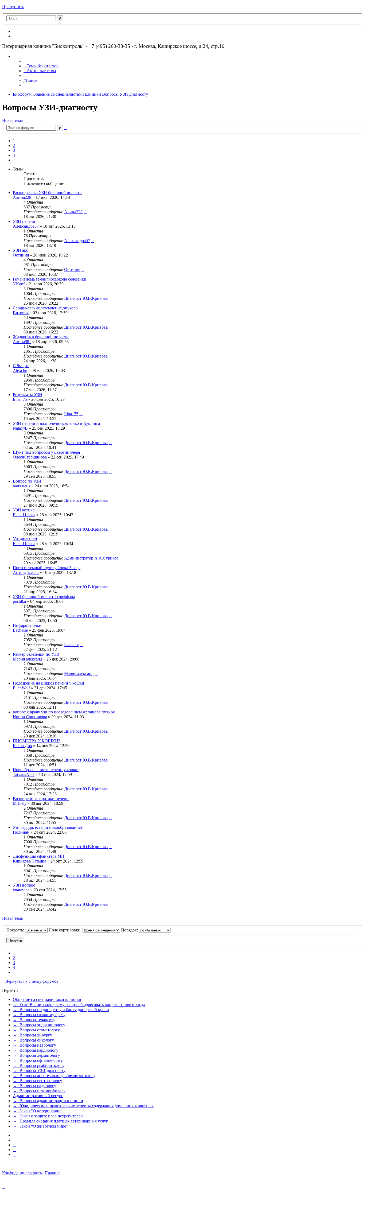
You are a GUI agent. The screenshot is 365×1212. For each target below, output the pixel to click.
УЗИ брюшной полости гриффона (44, 596)
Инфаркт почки (27, 625)
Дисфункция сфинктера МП (38, 856)
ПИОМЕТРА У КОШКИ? (36, 741)
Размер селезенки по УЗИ (36, 654)
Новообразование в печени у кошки (46, 769)
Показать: (15, 930)
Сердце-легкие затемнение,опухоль (45, 308)
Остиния (21, 255)
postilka (19, 601)
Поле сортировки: (66, 930)
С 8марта (21, 365)
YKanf (19, 284)
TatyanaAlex (23, 774)
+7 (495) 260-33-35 (109, 46)
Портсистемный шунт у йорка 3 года (46, 567)
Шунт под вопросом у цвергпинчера (46, 452)
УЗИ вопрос (24, 885)
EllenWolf (21, 688)
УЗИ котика (23, 510)
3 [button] (14, 150)
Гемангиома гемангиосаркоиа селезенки (49, 279)
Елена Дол (22, 745)
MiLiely (19, 803)
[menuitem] (14, 31)
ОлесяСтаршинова (30, 457)
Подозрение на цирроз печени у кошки (48, 683)
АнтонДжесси (26, 572)
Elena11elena (24, 514)
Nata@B (20, 428)
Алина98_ (22, 341)
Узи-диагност (25, 539)
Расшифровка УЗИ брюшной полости (47, 192)
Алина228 (22, 197)
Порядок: (130, 930)
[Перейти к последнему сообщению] (85, 211)
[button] (14, 160)
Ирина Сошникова (30, 716)
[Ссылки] (14, 56)
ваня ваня (21, 486)
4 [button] (14, 155)
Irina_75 (20, 399)
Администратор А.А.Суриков (91, 558)
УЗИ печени (24, 221)
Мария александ (27, 659)
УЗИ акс (20, 250)
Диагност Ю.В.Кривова (86, 298)
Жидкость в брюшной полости (41, 337)
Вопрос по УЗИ (27, 481)
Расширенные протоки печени (41, 798)
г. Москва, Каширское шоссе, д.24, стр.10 (179, 46)
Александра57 (26, 226)
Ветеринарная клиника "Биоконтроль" (43, 46)
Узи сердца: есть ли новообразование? (48, 827)
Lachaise (20, 630)
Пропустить (13, 6)
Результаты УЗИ (27, 394)
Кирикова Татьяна (29, 861)
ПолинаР (21, 832)
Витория (21, 312)
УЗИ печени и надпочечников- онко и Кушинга (56, 423)
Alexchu (20, 370)
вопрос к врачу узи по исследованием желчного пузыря (64, 712)
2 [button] (14, 145)
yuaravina (21, 890)
